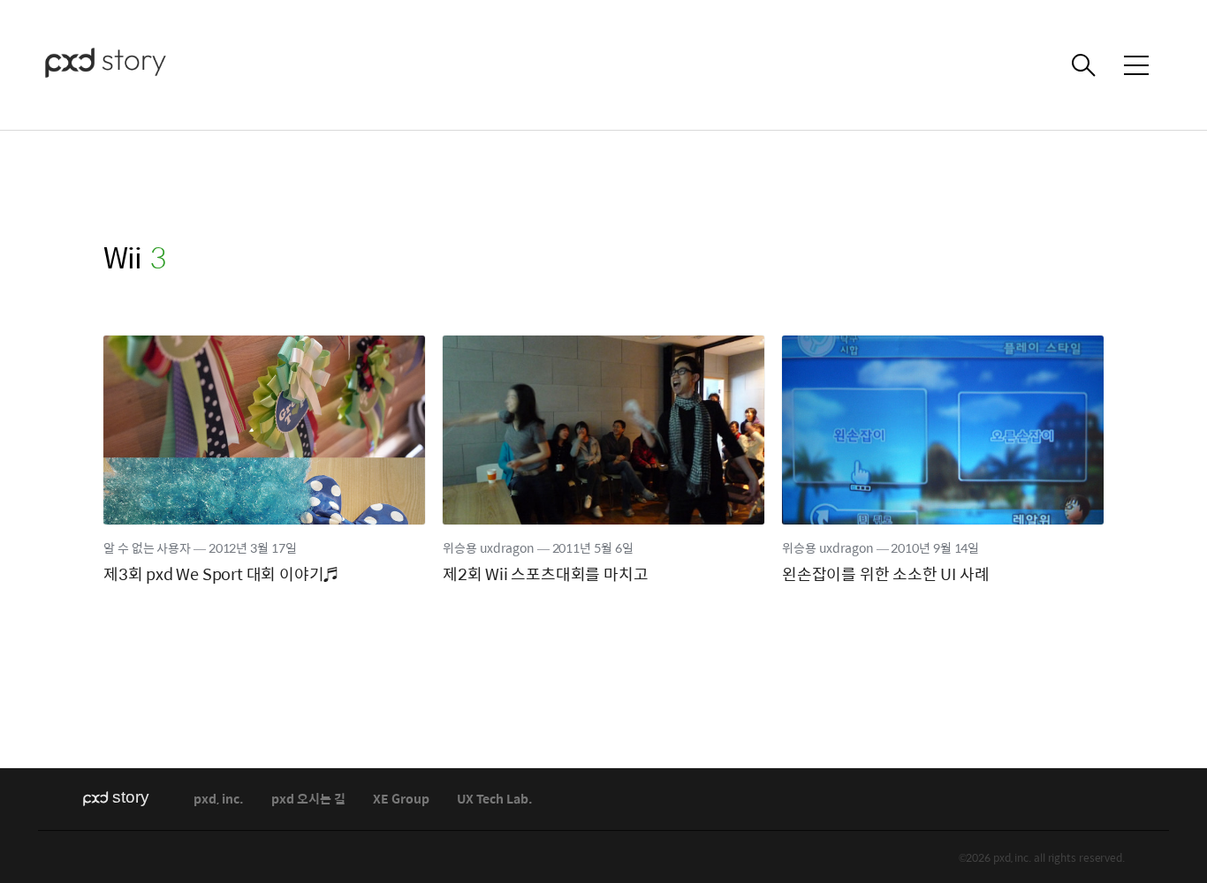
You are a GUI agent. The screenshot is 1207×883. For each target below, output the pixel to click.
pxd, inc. (219, 799)
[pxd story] (132, 65)
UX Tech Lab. (495, 799)
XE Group (401, 799)
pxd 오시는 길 (308, 799)
